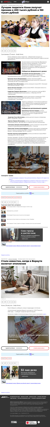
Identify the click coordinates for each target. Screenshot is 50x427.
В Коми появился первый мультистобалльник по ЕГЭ (27, 167)
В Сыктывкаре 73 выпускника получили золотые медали (18, 215)
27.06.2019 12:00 (4, 5)
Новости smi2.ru (5, 255)
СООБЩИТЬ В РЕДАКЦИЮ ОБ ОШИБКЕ (38, 398)
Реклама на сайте (24, 396)
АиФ (27, 47)
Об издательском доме (15, 396)
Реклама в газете (32, 396)
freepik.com (3, 298)
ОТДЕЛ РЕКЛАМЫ (13, 398)
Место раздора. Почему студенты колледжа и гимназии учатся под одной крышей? (24, 223)
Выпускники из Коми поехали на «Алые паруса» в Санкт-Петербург (20, 219)
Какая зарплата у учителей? (12, 210)
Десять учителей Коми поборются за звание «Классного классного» (29, 180)
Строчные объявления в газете (24, 398)
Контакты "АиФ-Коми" (41, 396)
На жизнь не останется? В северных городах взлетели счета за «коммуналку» (28, 336)
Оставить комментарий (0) (39, 187)
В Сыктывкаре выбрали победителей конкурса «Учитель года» (27, 182)
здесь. (44, 314)
